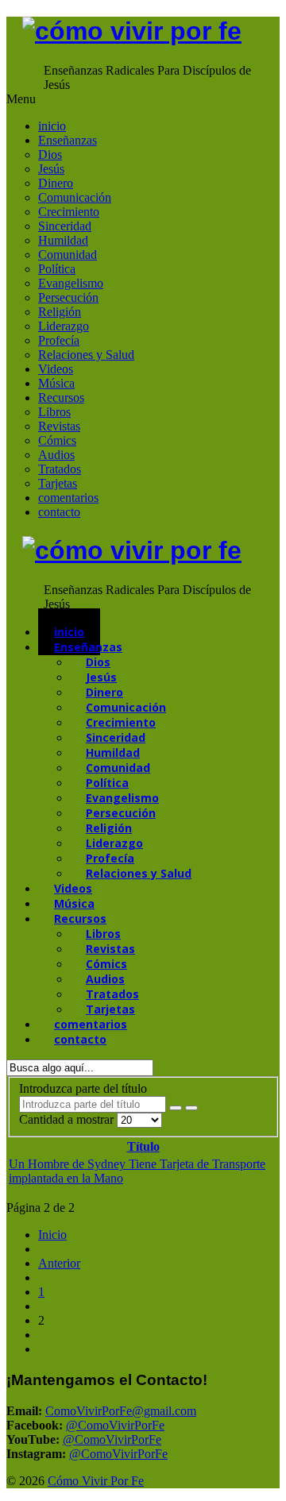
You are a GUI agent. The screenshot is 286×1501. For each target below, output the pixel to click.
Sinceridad (64, 226)
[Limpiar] (191, 1107)
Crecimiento (68, 211)
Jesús (51, 169)
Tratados (59, 469)
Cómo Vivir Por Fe (96, 1480)
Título (143, 1146)
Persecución (68, 297)
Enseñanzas (67, 140)
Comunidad (67, 254)
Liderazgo (63, 326)
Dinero (55, 183)
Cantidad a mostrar (68, 1119)
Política (56, 269)
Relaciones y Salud (86, 354)
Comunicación (74, 197)
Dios (50, 154)
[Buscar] (175, 1107)
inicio (52, 126)
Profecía (58, 340)
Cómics (57, 440)
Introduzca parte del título (84, 1088)
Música (56, 383)
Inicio (52, 1234)
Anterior (59, 1263)
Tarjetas (57, 483)
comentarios (68, 497)
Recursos (61, 397)
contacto (59, 512)
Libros (54, 412)
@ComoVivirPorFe (115, 1425)
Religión (59, 311)
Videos (55, 369)
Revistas (59, 426)
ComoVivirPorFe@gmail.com (120, 1411)
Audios (56, 454)
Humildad (63, 240)
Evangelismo (70, 283)
